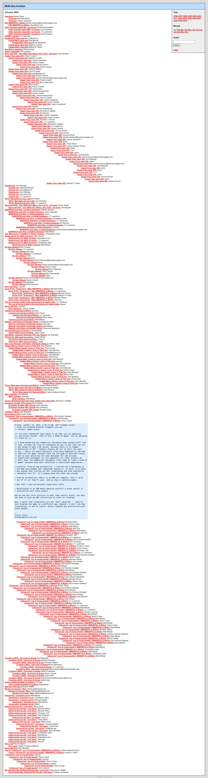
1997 (180, 16)
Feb (178, 30)
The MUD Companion (14, 49)
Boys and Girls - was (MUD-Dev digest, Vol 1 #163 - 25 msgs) (31, 54)
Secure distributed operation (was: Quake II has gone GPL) (30, 401)
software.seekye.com (104, 777)
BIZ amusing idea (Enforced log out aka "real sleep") (27, 770)
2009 (180, 21)
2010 (185, 21)
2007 (199, 18)
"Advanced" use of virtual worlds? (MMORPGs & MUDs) (29, 416)
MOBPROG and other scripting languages (23, 210)
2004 (185, 18)
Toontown (9, 16)
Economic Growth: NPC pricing (18, 403)
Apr (186, 30)
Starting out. (10, 186)
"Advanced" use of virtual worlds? (19, 755)
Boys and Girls (11, 748)
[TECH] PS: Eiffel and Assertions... (19, 337)
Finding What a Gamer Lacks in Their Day (22, 346)
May (190, 30)
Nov (182, 32)
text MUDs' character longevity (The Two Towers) (26, 335)
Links (175, 50)
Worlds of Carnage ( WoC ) (16, 689)
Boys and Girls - (12, 287)
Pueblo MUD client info (14, 38)
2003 (180, 18)
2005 (190, 18)
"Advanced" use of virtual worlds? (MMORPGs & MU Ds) (33, 586)
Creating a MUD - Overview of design (21, 658)
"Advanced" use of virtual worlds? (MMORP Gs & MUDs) (40, 535)
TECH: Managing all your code (18, 199)
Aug (200, 30)
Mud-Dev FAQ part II (13, 687)
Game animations (12, 52)
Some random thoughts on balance (20, 682)
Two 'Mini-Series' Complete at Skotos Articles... (25, 234)
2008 (175, 21)
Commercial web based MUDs (18, 311)
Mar (182, 30)
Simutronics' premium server (17, 695)
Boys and (9, 744)
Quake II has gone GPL (14, 56)
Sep (175, 32)
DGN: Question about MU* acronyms (20, 27)
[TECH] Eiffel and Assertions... (18, 331)
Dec (186, 32)
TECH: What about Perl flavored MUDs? (22, 385)
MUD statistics (11, 394)
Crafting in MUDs (12, 412)
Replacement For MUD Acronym (19, 236)
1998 (185, 16)
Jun (193, 30)
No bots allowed (11, 247)
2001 (199, 16)
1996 (175, 16)
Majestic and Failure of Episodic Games (22, 322)
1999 (190, 16)
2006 (194, 18)
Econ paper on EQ (12, 414)
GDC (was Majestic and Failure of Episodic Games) (27, 344)
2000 (194, 16)
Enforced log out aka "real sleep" (19, 706)
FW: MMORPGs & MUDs (15, 23)
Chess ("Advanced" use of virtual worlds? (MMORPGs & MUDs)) (32, 750)
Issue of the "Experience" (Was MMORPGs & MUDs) (27, 289)
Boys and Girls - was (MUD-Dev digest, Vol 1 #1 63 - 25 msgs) (31, 205)
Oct (178, 32)
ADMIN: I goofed (12, 36)
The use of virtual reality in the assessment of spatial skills (30, 302)
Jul (197, 30)
